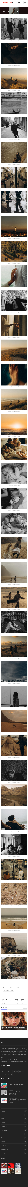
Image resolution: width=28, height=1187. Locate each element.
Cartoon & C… (13, 1115)
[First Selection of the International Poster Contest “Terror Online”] (4, 1171)
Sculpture (13, 1141)
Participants (13, 1153)
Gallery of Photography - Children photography (13, 1027)
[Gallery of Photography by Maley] (14, 29)
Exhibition (11, 1083)
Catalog (13, 1122)
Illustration (13, 1126)
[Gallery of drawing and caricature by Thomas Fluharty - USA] (18, 1165)
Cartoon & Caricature (13, 1098)
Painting (13, 1111)
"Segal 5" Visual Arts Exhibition (16, 1084)
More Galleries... (4, 1175)
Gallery (18, 987)
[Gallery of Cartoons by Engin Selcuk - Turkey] (18, 1171)
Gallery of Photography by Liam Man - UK (7, 1001)
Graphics (13, 1137)
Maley (12, 990)
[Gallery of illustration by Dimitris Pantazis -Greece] (11, 1171)
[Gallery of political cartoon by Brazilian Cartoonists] (11, 1165)
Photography (12, 987)
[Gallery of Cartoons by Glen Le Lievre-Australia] (4, 1165)
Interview (11, 1090)
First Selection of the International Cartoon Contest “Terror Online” (17, 1100)
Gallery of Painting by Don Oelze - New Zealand (20, 1001)
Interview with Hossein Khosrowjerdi (14, 1092)
